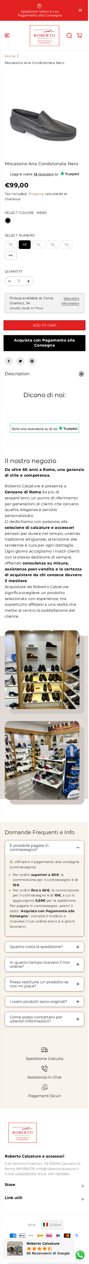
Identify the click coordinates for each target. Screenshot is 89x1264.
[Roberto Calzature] (44, 35)
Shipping (36, 194)
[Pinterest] (32, 361)
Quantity (14, 271)
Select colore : (26, 213)
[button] (7, 35)
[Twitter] (20, 361)
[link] (43, 1135)
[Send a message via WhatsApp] (77, 1255)
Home (10, 56)
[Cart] (79, 36)
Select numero (20, 235)
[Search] (69, 36)
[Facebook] (9, 361)
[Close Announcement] (80, 10)
